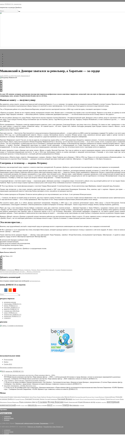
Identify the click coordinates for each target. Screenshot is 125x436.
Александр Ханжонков (21, 397)
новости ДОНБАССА (11, 309)
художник (81, 405)
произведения (9, 61)
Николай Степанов (115, 399)
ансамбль (104, 402)
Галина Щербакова (99, 397)
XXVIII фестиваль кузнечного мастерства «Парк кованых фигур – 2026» (29, 375)
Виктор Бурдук (70, 397)
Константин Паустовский (45, 270)
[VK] (62, 83)
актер (93, 402)
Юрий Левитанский (71, 402)
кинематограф (8, 405)
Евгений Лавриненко (21, 76)
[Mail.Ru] (62, 88)
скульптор (59, 405)
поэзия (44, 405)
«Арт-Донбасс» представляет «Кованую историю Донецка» (25, 380)
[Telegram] (62, 81)
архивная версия (10, 302)
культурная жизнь (11, 59)
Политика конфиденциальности (11, 367)
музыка (22, 405)
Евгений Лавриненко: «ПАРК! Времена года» (20, 386)
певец (26, 405)
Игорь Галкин (83, 399)
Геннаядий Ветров (110, 397)
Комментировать (66, 270)
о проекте (7, 318)
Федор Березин (55, 402)
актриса (98, 402)
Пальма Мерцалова (13, 402)
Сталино (58, 270)
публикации (9, 63)
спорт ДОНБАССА (10, 313)
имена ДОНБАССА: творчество (10, 1)
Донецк (33, 270)
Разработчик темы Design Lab (53, 427)
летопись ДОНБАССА (12, 307)
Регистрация (8, 359)
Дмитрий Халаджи (32, 399)
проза (54, 405)
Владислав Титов (90, 397)
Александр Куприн (6, 397)
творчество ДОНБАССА (12, 314)
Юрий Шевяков (84, 402)
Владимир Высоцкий (80, 397)
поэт (49, 404)
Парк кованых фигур (28, 402)
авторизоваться (35, 281)
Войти (6, 362)
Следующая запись (19, 273)
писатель (32, 405)
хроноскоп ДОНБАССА (12, 316)
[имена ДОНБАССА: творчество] (1, 50)
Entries (8, 364)
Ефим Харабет (76, 399)
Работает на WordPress (35, 427)
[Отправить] (62, 90)
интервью (113, 401)
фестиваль (74, 405)
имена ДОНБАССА (11, 306)
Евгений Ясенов (65, 399)
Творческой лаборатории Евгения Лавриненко (31, 423)
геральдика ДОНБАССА (12, 304)
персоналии (9, 54)
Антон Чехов (33, 397)
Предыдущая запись (20, 271)
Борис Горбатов (25, 270)
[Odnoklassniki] (62, 86)
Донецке (55, 104)
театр (65, 404)
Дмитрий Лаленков (20, 399)
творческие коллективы (13, 56)
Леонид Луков (105, 399)
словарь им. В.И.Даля (11, 311)
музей (18, 405)
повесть (39, 405)
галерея (7, 66)
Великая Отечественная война (55, 397)
